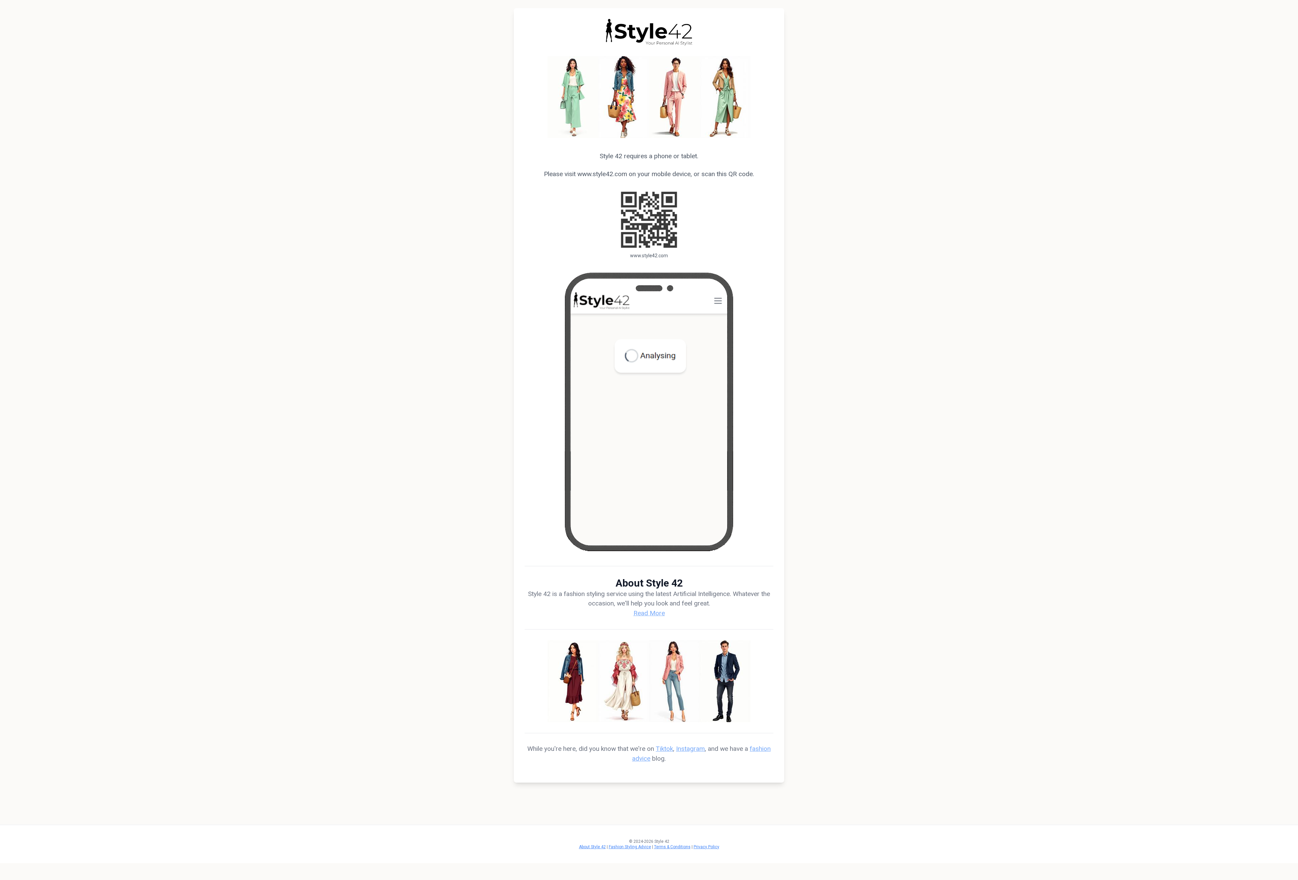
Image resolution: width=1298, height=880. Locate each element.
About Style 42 (592, 847)
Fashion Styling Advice (630, 847)
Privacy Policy (706, 847)
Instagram (690, 749)
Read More (649, 613)
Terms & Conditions (672, 847)
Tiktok (664, 749)
